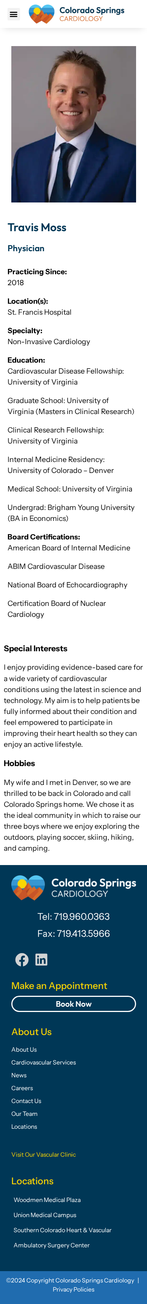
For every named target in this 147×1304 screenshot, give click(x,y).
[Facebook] (22, 960)
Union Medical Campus (45, 1215)
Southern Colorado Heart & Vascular (63, 1230)
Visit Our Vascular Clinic (43, 1154)
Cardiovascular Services (43, 1062)
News (18, 1075)
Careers (22, 1088)
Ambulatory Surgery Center (52, 1245)
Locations (24, 1126)
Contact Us (26, 1101)
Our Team (24, 1113)
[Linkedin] (41, 960)
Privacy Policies (73, 1289)
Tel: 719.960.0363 (73, 916)
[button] (14, 14)
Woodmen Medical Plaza (47, 1200)
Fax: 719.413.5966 (73, 933)
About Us (24, 1049)
